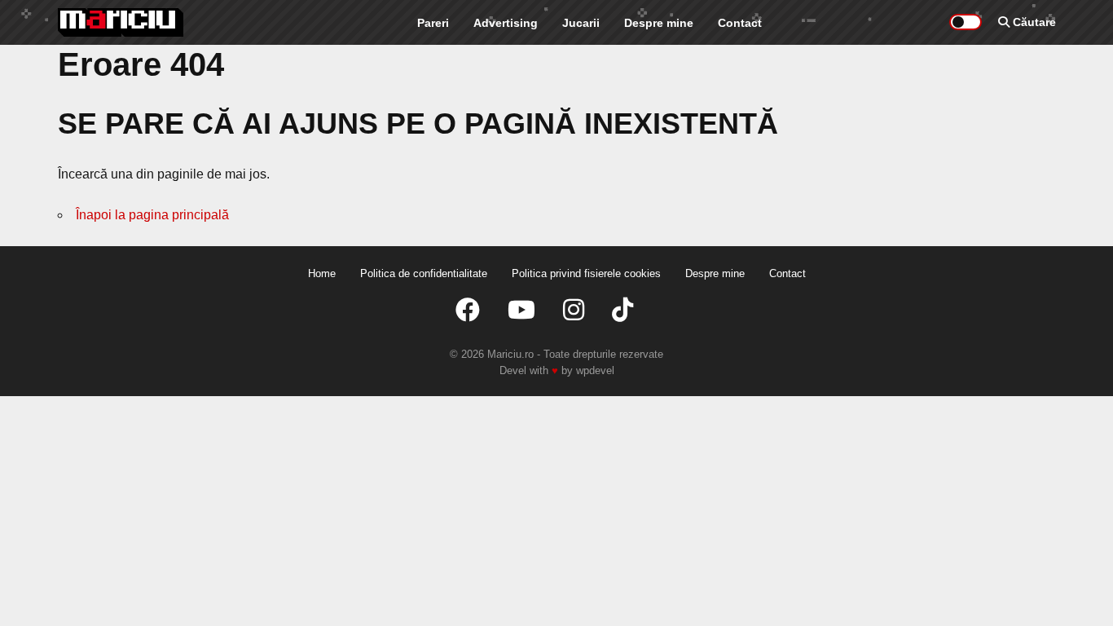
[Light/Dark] (965, 22)
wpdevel (595, 370)
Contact (740, 22)
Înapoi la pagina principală (152, 215)
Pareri (433, 22)
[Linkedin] (573, 310)
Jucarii (581, 22)
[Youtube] (521, 310)
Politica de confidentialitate (423, 273)
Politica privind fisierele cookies (586, 273)
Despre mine (658, 22)
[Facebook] (467, 310)
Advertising (505, 22)
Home (322, 273)
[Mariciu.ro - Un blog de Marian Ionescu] (121, 22)
